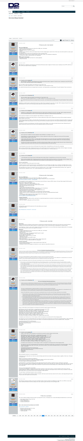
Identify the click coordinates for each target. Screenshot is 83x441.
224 (31, 415)
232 (54, 415)
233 (57, 415)
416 (69, 415)
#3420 (72, 394)
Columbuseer (13, 47)
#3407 (72, 63)
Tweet (14, 54)
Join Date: (11, 50)
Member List (16, 13)
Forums (10, 11)
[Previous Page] (68, 40)
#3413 (72, 172)
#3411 (72, 130)
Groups (23, 11)
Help (60, 436)
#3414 (72, 204)
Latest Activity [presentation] (15, 38)
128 (20, 415)
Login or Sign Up (71, 0)
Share (14, 72)
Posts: (12, 51)
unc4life (13, 383)
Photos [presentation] (20, 38)
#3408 (72, 78)
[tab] (10, 38)
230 (48, 415)
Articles (18, 11)
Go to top (72, 436)
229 (46, 415)
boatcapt (13, 67)
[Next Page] (69, 40)
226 (37, 415)
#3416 (72, 248)
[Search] (74, 6)
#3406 (72, 43)
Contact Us (64, 436)
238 (60, 415)
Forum (12, 15)
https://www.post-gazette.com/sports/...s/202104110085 (28, 179)
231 (51, 415)
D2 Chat (27, 11)
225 (34, 415)
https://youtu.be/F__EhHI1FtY (24, 406)
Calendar (21, 13)
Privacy (68, 436)
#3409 (72, 93)
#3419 (72, 379)
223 (28, 415)
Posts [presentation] (10, 38)
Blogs (14, 11)
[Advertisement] (41, 28)
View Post (31, 80)
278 (63, 415)
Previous (14, 415)
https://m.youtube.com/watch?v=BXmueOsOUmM (27, 195)
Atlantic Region (20, 15)
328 (66, 415)
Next (72, 415)
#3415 (72, 219)
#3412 (72, 153)
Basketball (15, 15)
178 (23, 415)
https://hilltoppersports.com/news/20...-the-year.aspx (27, 209)
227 (40, 415)
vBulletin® (69, 439)
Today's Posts (11, 13)
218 (25, 415)
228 (43, 415)
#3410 (72, 108)
